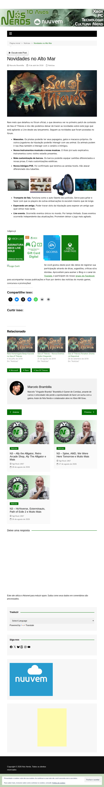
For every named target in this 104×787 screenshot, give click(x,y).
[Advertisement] (52, 727)
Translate (30, 625)
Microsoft (14, 370)
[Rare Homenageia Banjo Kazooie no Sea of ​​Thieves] (21, 344)
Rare (27, 370)
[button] (18, 184)
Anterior (16, 412)
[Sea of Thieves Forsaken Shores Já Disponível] (82, 344)
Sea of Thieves (41, 370)
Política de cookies (58, 783)
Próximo (87, 412)
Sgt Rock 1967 (18, 464)
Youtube (48, 276)
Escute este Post (19, 53)
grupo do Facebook (85, 276)
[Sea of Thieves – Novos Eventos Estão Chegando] (51, 344)
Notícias (51, 65)
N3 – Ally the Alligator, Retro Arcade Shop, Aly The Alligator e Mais (28, 456)
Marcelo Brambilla (17, 65)
